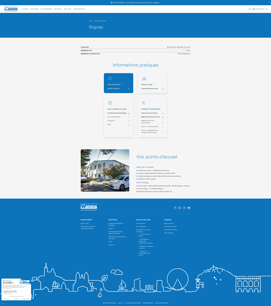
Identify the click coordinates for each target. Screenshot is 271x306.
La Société (25, 9)
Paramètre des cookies (148, 303)
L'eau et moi (67, 9)
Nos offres (58, 9)
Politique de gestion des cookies (133, 303)
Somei (110, 242)
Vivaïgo (187, 50)
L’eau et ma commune (100, 21)
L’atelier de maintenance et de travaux (144, 253)
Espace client (85, 223)
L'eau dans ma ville (79, 9)
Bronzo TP (112, 245)
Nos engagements (46, 9)
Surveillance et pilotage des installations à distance (146, 241)
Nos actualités (140, 223)
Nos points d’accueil (170, 226)
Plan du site (120, 303)
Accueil (91, 21)
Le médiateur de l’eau (170, 230)
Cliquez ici (108, 2)
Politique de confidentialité (161, 303)
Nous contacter (169, 223)
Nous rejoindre (168, 233)
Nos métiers (34, 9)
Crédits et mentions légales (109, 303)
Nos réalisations (141, 226)
